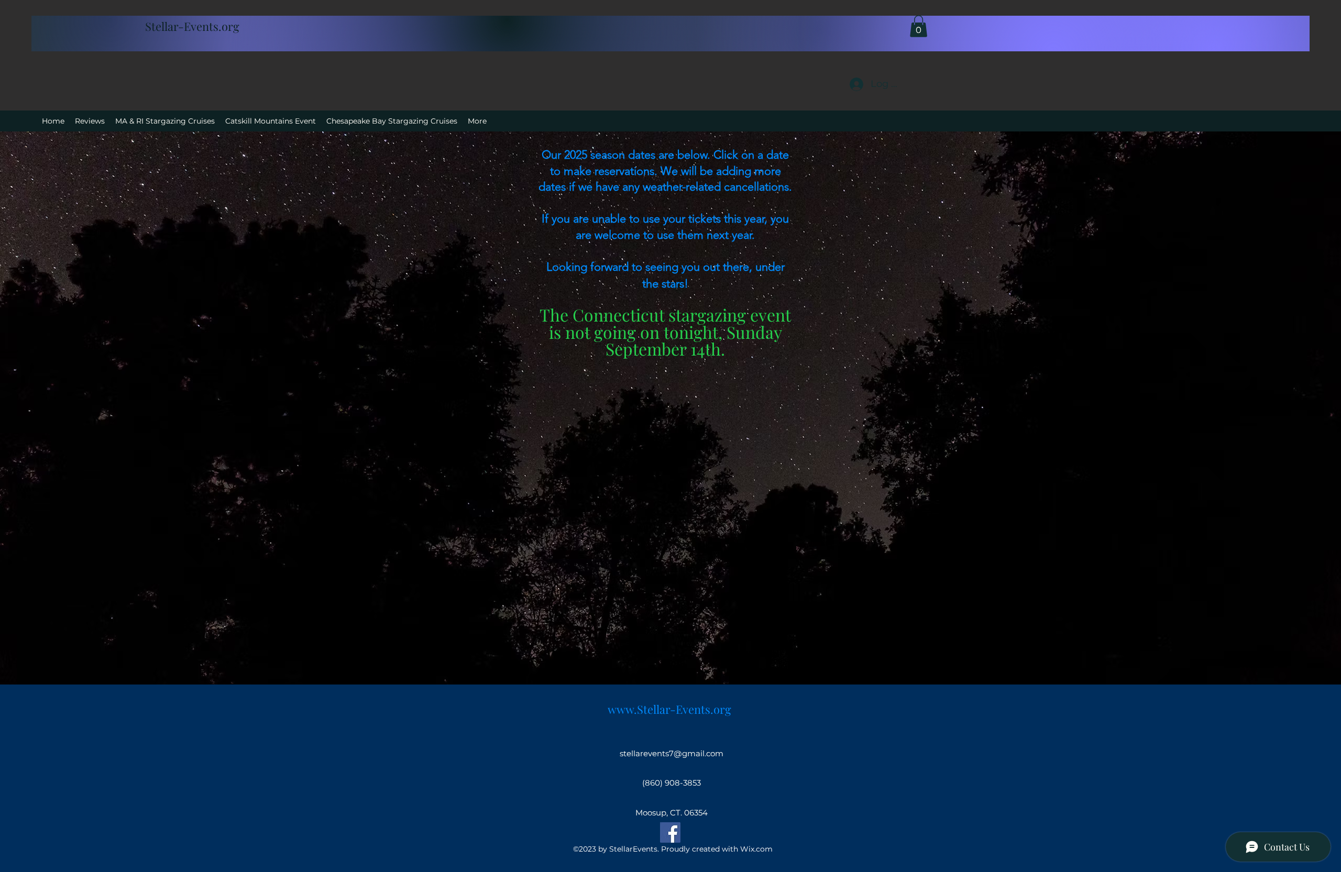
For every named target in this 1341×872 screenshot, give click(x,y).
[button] (918, 26)
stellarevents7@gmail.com (671, 753)
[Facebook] (670, 832)
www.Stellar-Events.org (669, 709)
